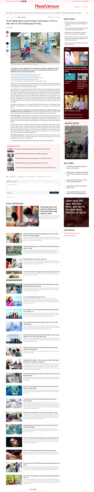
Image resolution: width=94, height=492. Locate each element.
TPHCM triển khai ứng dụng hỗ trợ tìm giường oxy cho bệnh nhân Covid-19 (27, 77)
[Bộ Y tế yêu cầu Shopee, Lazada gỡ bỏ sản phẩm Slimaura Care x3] (14, 480)
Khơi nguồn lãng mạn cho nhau (74, 117)
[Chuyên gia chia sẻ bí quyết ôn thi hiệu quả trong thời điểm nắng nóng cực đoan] (22, 216)
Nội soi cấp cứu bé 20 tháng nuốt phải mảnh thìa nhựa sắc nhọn (41, 464)
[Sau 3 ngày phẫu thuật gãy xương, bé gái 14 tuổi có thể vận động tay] (14, 326)
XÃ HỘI (26, 12)
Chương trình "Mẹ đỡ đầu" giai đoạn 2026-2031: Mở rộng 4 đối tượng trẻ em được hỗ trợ (77, 174)
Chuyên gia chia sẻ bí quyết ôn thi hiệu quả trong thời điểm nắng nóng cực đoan (48, 210)
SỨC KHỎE (34, 12)
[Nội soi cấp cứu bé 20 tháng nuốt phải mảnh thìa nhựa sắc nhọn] (14, 467)
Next (88, 142)
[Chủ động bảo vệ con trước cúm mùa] (14, 263)
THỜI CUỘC (11, 12)
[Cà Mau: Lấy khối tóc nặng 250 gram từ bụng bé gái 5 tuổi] (14, 276)
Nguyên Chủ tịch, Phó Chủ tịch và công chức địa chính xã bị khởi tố (77, 180)
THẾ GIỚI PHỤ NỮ (57, 12)
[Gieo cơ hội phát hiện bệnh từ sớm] (14, 301)
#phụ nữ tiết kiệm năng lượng (71, 233)
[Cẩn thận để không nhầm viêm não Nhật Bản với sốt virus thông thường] (14, 378)
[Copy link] (7, 54)
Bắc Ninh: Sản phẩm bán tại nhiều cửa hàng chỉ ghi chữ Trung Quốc (76, 154)
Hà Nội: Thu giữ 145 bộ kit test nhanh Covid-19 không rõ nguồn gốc (25, 76)
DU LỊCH (52, 12)
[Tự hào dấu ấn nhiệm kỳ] (70, 76)
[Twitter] (7, 43)
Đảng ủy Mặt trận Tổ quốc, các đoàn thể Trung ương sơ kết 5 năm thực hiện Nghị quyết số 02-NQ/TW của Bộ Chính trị (76, 38)
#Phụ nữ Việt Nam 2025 (70, 235)
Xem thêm (33, 489)
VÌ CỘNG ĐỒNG (64, 12)
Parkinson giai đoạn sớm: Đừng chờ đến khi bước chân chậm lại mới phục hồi (40, 348)
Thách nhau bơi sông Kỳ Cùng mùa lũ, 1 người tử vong (77, 186)
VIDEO (67, 49)
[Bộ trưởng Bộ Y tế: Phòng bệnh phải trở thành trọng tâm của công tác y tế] (14, 314)
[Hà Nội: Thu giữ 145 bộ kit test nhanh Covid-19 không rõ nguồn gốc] (10, 155)
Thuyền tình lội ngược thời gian (74, 114)
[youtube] (21, 1)
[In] (7, 50)
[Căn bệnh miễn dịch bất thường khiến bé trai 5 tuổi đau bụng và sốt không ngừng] (14, 238)
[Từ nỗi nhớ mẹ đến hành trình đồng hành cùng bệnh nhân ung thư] (14, 403)
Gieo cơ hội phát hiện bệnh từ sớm (34, 297)
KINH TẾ (22, 12)
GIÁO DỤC (48, 12)
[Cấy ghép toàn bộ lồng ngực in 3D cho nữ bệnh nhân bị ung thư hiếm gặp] (14, 429)
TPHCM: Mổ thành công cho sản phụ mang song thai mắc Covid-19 (25, 79)
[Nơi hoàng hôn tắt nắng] (76, 102)
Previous (65, 142)
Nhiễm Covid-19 (22, 176)
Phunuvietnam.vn (13, 176)
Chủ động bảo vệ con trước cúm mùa (34, 259)
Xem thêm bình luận (11, 197)
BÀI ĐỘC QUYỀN (72, 123)
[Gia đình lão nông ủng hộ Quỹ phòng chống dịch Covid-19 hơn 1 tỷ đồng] (10, 150)
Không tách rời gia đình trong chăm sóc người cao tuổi (40, 412)
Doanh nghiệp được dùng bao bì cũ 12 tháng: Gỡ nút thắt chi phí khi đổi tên (76, 192)
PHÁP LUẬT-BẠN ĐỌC (72, 12)
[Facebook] (23, 1)
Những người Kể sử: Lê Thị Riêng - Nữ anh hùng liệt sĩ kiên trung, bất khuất (76, 69)
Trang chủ (8, 17)
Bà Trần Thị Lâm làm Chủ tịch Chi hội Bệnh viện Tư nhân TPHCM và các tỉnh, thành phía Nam (41, 336)
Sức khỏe (14, 17)
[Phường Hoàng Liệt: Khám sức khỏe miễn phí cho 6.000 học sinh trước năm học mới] (14, 288)
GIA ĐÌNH (30, 12)
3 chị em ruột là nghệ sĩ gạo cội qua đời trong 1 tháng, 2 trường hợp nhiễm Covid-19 (28, 81)
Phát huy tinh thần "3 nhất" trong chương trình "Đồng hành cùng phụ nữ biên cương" (82, 85)
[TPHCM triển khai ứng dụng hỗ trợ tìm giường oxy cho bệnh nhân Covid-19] (10, 159)
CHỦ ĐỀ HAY (69, 230)
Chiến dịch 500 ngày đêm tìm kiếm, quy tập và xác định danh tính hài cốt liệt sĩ (75, 206)
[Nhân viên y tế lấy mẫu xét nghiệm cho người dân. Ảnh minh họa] (35, 47)
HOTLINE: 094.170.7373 (77, 1)
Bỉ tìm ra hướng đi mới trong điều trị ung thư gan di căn (41, 438)
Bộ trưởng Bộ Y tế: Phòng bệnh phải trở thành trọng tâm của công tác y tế (41, 310)
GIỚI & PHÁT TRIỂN (17, 12)
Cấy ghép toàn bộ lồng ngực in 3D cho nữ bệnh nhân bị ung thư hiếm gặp (40, 426)
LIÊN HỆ (86, 1)
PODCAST (69, 93)
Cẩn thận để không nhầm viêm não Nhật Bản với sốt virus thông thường (41, 374)
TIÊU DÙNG (39, 12)
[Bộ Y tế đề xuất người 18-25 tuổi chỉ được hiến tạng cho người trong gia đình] (14, 391)
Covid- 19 (49, 176)
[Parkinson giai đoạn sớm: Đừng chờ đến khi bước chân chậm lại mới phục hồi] (14, 352)
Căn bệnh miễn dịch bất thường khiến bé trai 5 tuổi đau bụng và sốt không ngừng (40, 234)
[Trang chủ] (7, 13)
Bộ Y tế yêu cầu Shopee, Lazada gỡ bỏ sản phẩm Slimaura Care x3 (41, 476)
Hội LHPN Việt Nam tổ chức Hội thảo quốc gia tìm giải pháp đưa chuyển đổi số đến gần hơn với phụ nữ (76, 23)
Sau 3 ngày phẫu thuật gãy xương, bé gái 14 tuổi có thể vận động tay (40, 323)
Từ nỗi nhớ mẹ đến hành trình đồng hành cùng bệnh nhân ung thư (39, 400)
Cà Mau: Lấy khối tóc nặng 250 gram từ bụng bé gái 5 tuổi (41, 272)
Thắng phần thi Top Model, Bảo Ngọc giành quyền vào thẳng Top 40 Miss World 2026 (75, 33)
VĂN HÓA (44, 12)
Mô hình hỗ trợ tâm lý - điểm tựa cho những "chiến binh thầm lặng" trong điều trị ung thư (41, 361)
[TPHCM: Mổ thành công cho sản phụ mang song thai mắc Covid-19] (10, 164)
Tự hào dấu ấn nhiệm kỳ (68, 82)
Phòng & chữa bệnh (21, 17)
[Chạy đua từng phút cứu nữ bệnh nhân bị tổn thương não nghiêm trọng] (14, 251)
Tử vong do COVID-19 (31, 176)
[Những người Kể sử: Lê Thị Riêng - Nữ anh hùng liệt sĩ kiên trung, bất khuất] (76, 58)
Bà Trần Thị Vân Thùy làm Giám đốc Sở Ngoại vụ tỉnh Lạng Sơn (77, 167)
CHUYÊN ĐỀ (79, 12)
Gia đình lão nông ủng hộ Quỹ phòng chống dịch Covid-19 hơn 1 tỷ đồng (26, 74)
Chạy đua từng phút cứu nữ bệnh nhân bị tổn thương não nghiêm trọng (41, 247)
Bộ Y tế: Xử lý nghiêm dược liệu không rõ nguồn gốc (39, 450)
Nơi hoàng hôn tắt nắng (73, 111)
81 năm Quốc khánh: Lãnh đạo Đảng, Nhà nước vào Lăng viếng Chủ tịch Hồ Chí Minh (76, 28)
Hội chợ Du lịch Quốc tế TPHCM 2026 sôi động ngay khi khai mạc (76, 43)
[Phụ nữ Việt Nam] (47, 7)
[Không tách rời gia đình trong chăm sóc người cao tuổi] (14, 417)
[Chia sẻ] (7, 47)
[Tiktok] (25, 1)
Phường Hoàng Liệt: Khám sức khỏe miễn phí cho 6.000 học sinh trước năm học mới (40, 285)
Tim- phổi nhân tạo (41, 176)
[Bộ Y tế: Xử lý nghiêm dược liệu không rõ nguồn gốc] (14, 455)
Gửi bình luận (54, 192)
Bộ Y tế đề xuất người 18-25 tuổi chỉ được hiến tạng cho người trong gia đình (40, 387)
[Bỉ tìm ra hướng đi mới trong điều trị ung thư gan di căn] (14, 442)
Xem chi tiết (69, 224)
